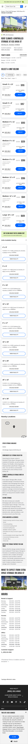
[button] (14, 240)
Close (14, 736)
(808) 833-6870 (18, 49)
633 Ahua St (20, 11)
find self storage (11, 11)
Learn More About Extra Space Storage (13, 696)
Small (18, 74)
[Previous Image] (3, 23)
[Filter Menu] (2, 74)
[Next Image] (25, 23)
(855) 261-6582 (7, 652)
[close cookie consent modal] (26, 712)
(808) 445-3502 (5, 49)
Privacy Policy (8, 725)
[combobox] (14, 6)
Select (20, 94)
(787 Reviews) (9, 34)
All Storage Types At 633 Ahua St (11, 449)
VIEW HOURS (23, 54)
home (3, 11)
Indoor (4, 446)
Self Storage (10, 74)
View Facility (14, 259)
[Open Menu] (2, 6)
